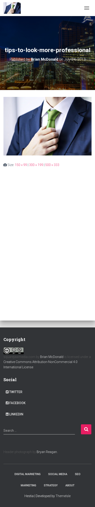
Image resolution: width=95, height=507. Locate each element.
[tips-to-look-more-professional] (47, 126)
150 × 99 (21, 165)
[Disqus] (47, 231)
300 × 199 (36, 165)
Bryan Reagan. (47, 452)
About (69, 485)
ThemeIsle (63, 496)
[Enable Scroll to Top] (86, 498)
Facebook (17, 403)
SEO (77, 474)
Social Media (57, 474)
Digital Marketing (28, 474)
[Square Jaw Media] (13, 8)
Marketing (28, 485)
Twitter (15, 392)
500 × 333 (52, 165)
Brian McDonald (51, 357)
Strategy (51, 485)
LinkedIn (16, 414)
